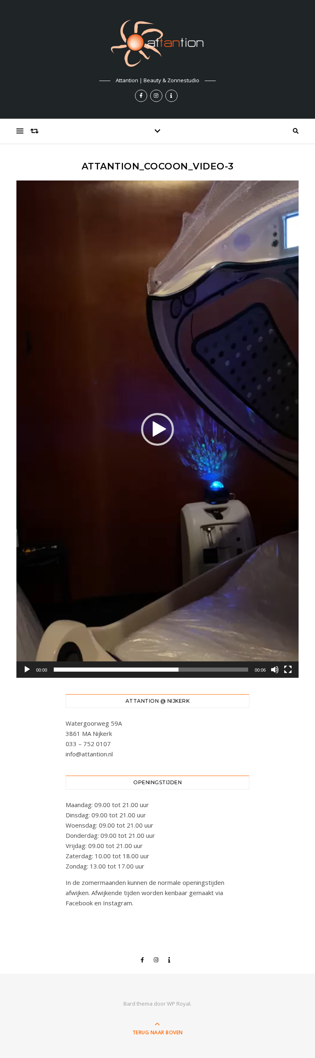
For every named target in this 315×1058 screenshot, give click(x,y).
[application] (157, 429)
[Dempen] (275, 669)
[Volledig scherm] (288, 669)
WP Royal (178, 1003)
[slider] (151, 670)
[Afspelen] (27, 669)
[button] (157, 429)
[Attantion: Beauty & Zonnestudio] (157, 43)
